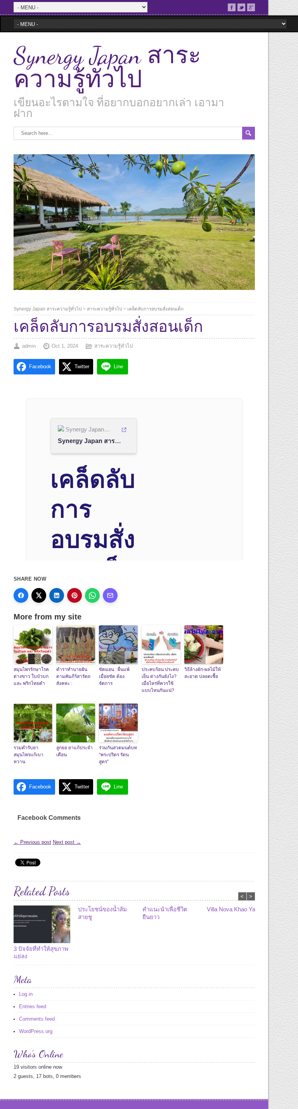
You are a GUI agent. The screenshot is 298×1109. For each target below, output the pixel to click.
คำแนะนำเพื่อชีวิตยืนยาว (164, 913)
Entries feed (32, 1006)
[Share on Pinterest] (74, 595)
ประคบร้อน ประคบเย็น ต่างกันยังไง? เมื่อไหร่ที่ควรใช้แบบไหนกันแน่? (160, 680)
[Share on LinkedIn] (56, 595)
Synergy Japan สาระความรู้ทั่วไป (107, 67)
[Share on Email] (110, 595)
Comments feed (37, 1019)
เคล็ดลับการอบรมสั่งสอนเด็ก (155, 309)
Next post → (67, 842)
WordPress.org (35, 1031)
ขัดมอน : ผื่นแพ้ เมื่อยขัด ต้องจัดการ (114, 676)
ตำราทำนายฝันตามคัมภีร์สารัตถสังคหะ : (73, 676)
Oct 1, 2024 (65, 346)
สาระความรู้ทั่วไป (104, 309)
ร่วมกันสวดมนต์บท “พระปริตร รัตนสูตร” (118, 754)
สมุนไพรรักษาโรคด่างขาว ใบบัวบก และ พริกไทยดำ (31, 676)
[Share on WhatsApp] (92, 595)
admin (29, 346)
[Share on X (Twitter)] (38, 595)
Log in (26, 994)
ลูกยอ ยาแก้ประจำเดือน (74, 751)
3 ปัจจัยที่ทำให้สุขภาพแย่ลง (41, 952)
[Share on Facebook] (21, 595)
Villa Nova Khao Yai (231, 909)
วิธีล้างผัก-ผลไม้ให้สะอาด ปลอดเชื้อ (202, 673)
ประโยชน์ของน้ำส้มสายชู (102, 913)
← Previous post (32, 842)
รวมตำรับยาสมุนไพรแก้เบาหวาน (28, 754)
